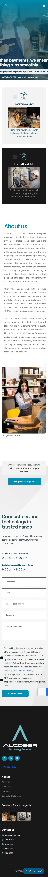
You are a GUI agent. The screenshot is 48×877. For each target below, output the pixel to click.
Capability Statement (11, 796)
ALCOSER (9, 844)
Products (6, 786)
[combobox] (11, 604)
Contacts (6, 791)
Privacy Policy (9, 767)
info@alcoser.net (12, 835)
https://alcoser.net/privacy (21, 670)
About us (6, 782)
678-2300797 (10, 839)
